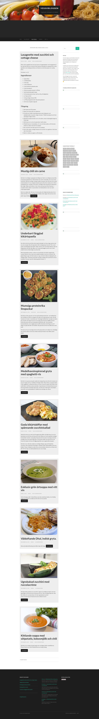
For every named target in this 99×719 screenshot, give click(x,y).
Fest (46, 39)
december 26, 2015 (25, 542)
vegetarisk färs (70, 164)
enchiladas (65, 150)
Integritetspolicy (23, 696)
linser (77, 154)
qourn (75, 156)
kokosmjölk (72, 154)
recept (68, 158)
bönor (68, 148)
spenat (65, 162)
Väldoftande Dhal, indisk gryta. (38, 538)
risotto (72, 158)
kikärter (67, 154)
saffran (65, 160)
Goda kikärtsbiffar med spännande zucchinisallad (35, 426)
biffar (65, 148)
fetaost (70, 150)
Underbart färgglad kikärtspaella (32, 235)
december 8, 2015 (25, 642)
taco (72, 162)
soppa (77, 160)
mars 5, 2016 (24, 493)
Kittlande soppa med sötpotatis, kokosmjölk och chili (39, 637)
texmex (75, 162)
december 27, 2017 (25, 239)
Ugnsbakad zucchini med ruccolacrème (35, 583)
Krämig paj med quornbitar (25, 684)
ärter (64, 166)
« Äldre (23, 659)
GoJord (64, 201)
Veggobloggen (49, 8)
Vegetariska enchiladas (24, 682)
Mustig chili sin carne (33, 171)
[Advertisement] (49, 29)
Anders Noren (72, 713)
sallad (69, 160)
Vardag (40, 39)
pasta (67, 156)
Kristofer (33, 312)
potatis (71, 156)
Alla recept (26, 39)
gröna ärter (69, 152)
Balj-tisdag (68, 72)
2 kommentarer (39, 542)
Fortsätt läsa (33, 195)
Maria (29, 61)
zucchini (75, 164)
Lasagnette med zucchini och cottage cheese (37, 56)
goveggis (64, 204)
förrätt (74, 150)
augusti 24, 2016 (24, 377)
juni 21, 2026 (24, 61)
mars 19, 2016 (24, 431)
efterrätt (72, 148)
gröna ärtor (74, 152)
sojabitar (72, 160)
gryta (64, 152)
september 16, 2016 (25, 312)
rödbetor (76, 158)
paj (64, 156)
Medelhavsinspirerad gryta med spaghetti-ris (36, 373)
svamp (68, 162)
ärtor (68, 166)
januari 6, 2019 (24, 174)
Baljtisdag (34, 39)
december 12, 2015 (25, 588)
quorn (65, 158)
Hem (21, 39)
